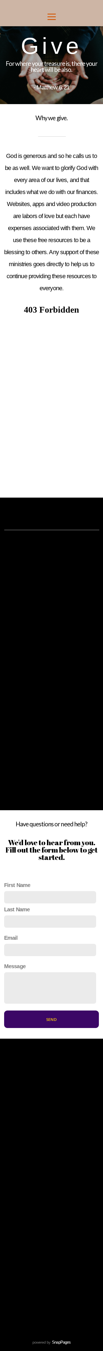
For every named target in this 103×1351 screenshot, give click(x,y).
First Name (17, 885)
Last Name (17, 909)
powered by (51, 1342)
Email (11, 938)
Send (51, 1019)
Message (15, 966)
